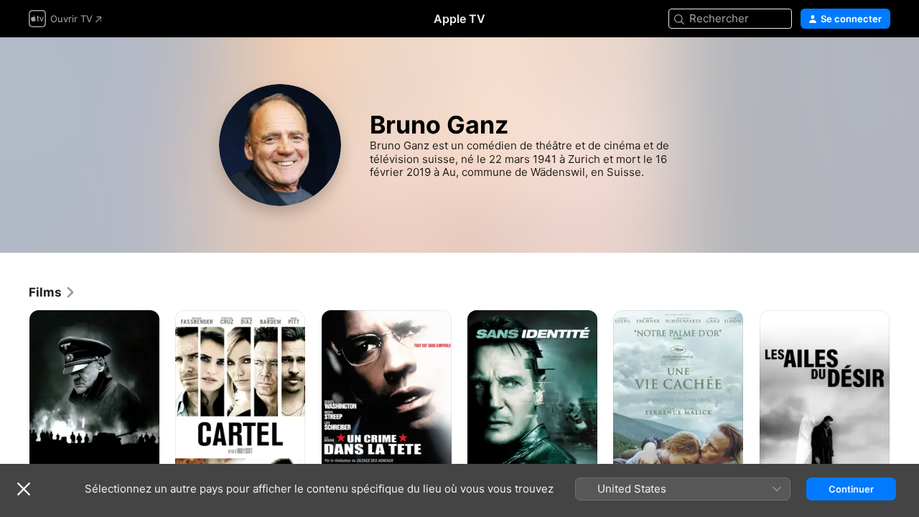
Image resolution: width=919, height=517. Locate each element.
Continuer (851, 489)
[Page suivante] (905, 408)
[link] (52, 292)
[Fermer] (23, 489)
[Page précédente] (14, 408)
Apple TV (459, 18)
